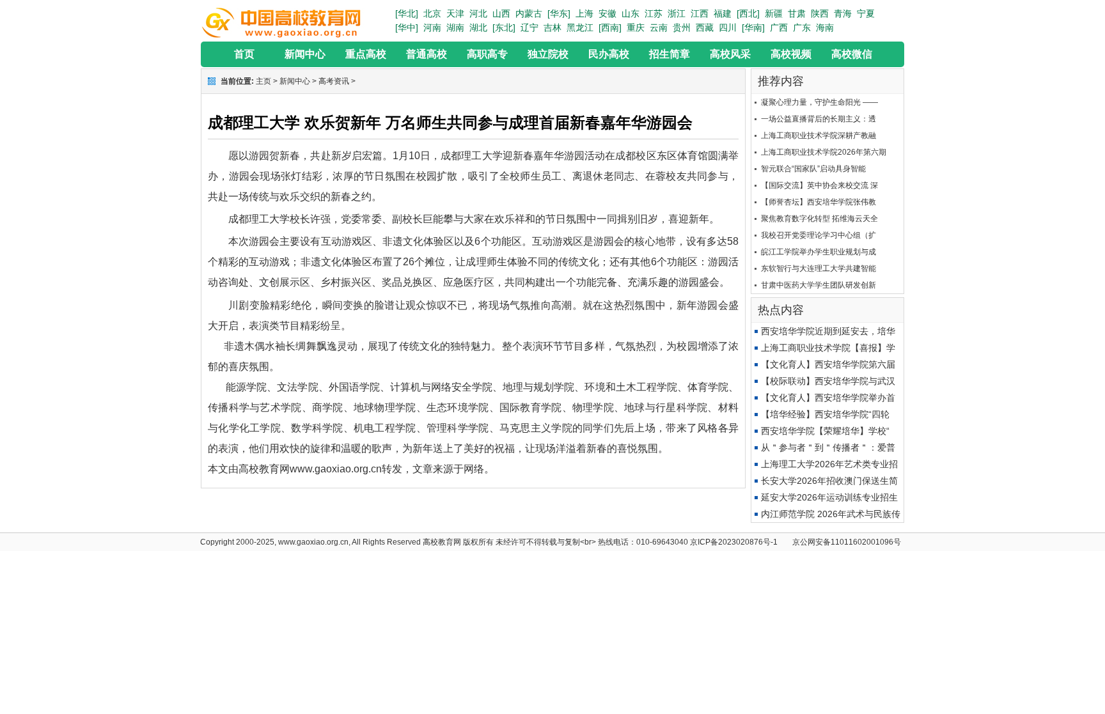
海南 (825, 27)
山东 (630, 13)
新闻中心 (305, 54)
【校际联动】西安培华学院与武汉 (828, 381)
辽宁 (529, 27)
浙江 (677, 13)
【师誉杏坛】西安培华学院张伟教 (818, 202)
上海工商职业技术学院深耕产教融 (818, 135)
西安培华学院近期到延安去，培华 (828, 331)
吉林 (552, 27)
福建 (723, 13)
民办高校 (608, 54)
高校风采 (730, 54)
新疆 (774, 13)
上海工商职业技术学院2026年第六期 (823, 152)
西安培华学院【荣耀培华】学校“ (825, 431)
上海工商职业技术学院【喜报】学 (828, 348)
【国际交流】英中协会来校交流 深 (819, 185)
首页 (244, 54)
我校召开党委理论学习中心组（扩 (818, 235)
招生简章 (669, 54)
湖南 (455, 27)
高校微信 (851, 54)
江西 (700, 13)
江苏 (653, 13)
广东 (802, 27)
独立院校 (548, 54)
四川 (728, 27)
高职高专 (487, 54)
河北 (478, 13)
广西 (779, 27)
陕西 (820, 13)
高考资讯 (333, 81)
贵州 (682, 27)
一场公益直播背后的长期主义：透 (818, 118)
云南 (659, 27)
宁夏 (866, 13)
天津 (455, 13)
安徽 (607, 13)
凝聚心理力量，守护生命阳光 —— (819, 102)
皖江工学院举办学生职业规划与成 (818, 251)
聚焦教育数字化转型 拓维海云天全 (819, 218)
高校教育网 (442, 542)
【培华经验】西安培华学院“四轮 (825, 414)
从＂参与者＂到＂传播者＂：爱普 (828, 447)
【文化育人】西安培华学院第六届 (828, 364)
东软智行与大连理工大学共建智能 (818, 268)
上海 (584, 13)
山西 (501, 13)
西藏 (705, 27)
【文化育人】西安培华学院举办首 (828, 397)
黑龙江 (580, 27)
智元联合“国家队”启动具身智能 (813, 168)
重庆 (636, 27)
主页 (263, 81)
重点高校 (365, 54)
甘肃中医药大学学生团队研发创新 (818, 285)
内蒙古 (528, 13)
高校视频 (791, 54)
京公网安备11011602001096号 (846, 542)
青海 (843, 13)
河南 (432, 27)
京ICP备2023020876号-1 (734, 542)
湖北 (478, 27)
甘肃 (797, 13)
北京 (432, 13)
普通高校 (426, 54)
